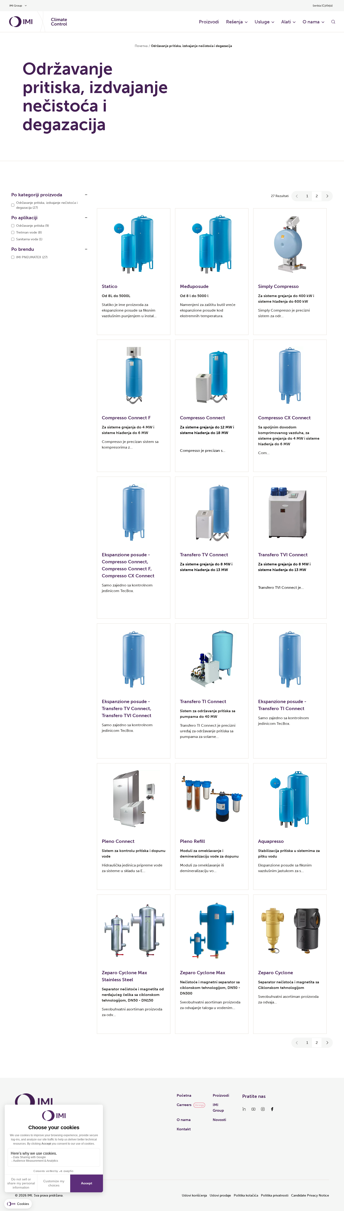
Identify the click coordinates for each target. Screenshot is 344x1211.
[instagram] (263, 1109)
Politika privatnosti (274, 1195)
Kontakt (184, 1129)
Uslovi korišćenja (194, 1195)
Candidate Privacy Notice (310, 1195)
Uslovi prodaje (220, 1195)
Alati (286, 22)
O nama (311, 22)
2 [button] (317, 196)
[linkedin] (244, 1109)
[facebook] (272, 1109)
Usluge (262, 22)
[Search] (333, 22)
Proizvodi (209, 22)
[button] (297, 196)
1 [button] (307, 196)
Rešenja (234, 22)
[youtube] (253, 1109)
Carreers (184, 1105)
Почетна (141, 46)
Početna (184, 1095)
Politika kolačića (246, 1195)
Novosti (219, 1120)
